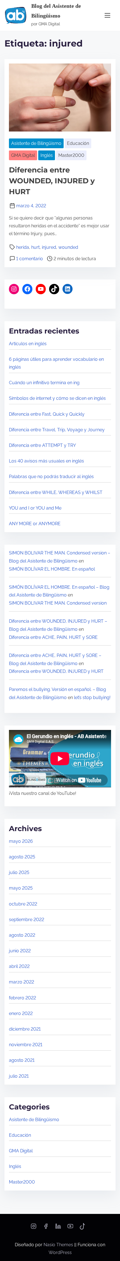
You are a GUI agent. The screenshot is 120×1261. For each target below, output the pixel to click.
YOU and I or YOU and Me (35, 508)
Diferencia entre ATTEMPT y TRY (42, 445)
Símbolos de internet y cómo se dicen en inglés (57, 398)
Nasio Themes (59, 1244)
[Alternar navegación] (107, 15)
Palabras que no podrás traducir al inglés (51, 476)
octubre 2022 (23, 904)
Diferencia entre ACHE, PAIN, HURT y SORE (53, 637)
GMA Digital (23, 155)
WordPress (60, 1252)
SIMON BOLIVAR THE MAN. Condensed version (58, 603)
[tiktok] (82, 1228)
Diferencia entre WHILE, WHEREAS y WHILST (55, 492)
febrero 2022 (22, 997)
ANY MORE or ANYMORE (35, 523)
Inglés (46, 155)
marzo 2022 (21, 982)
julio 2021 (19, 1076)
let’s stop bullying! (92, 697)
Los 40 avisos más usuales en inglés (46, 461)
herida (22, 247)
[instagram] (33, 1228)
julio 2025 (19, 872)
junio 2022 (20, 950)
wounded (68, 247)
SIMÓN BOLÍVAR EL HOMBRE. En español (52, 569)
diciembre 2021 (25, 1029)
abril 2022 (19, 966)
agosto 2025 (22, 857)
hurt (35, 247)
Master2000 (71, 155)
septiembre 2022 (26, 919)
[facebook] (46, 1228)
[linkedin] (58, 1228)
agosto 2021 (22, 1060)
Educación (78, 143)
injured (49, 247)
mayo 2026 (21, 841)
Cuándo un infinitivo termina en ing (44, 382)
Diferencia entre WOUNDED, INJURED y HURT (52, 180)
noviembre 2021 (25, 1044)
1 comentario (29, 258)
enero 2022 (21, 1013)
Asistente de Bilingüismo (36, 143)
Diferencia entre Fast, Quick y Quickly (47, 414)
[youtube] (70, 1228)
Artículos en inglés (28, 343)
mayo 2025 (21, 888)
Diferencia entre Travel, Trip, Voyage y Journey (57, 429)
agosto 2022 (22, 935)
